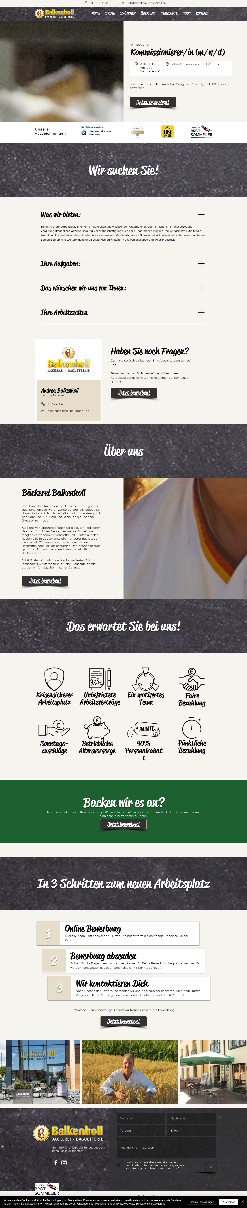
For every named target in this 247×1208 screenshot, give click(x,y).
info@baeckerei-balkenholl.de (147, 3)
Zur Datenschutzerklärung (150, 1203)
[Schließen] (242, 1202)
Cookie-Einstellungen (202, 1202)
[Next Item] (241, 1072)
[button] (153, 102)
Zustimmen (228, 1202)
